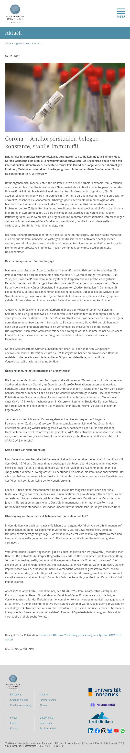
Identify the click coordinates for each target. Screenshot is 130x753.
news (28, 43)
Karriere (14, 723)
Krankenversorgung (20, 705)
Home (8, 43)
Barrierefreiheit (48, 728)
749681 (37, 43)
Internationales (48, 699)
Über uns (45, 694)
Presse (13, 717)
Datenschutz (46, 717)
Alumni (43, 705)
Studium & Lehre (19, 699)
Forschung (15, 694)
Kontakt (14, 728)
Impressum (46, 723)
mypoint (18, 43)
